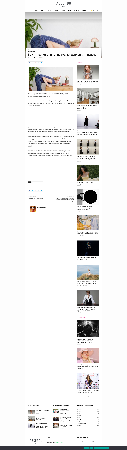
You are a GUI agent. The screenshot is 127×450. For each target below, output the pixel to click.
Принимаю (86, 447)
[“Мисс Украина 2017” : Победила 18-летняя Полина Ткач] (88, 381)
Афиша (84, 10)
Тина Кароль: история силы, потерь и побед (86, 258)
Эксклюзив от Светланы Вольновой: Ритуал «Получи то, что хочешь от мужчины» (66, 419)
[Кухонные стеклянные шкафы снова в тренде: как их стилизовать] (88, 96)
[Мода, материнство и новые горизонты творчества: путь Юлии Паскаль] (88, 272)
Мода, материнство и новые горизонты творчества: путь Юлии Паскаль (86, 283)
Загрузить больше (87, 396)
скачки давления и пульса (37, 182)
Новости (35, 10)
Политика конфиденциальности (102, 447)
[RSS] (89, 442)
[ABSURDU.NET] (63, 4)
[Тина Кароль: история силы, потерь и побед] (88, 248)
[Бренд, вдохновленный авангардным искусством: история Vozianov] (88, 197)
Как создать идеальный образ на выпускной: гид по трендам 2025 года (87, 233)
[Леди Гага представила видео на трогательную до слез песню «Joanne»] (88, 355)
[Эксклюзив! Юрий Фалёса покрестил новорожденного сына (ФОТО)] (56, 425)
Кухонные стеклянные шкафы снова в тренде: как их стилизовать (87, 106)
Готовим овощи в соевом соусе (35, 198)
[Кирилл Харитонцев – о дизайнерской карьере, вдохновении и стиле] (88, 328)
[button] (97, 10)
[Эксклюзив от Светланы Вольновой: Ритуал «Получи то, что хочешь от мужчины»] (56, 419)
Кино (63, 10)
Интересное (34, 49)
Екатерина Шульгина (34, 57)
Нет (92, 447)
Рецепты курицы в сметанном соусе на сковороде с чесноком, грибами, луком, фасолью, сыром (65, 200)
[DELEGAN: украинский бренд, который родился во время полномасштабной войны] (88, 147)
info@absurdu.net (59, 442)
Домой (29, 49)
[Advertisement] (51, 117)
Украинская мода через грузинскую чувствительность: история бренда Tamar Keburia (87, 132)
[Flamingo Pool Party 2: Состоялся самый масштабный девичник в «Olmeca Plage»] (56, 411)
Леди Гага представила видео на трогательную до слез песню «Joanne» (87, 366)
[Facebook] (78, 442)
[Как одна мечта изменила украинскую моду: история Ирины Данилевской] (88, 298)
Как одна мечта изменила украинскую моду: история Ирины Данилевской (86, 309)
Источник (30, 158)
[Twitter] (93, 442)
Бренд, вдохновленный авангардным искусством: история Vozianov (86, 208)
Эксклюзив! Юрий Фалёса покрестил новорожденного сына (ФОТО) (66, 425)
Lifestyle (76, 10)
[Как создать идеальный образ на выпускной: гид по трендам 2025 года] (88, 222)
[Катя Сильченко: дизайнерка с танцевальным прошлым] (88, 72)
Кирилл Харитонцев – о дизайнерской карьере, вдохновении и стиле (85, 340)
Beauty (57, 10)
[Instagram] (82, 442)
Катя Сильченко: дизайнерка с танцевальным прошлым (87, 82)
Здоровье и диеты (42, 49)
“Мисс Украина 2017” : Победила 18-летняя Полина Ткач (88, 391)
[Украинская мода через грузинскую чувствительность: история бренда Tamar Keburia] (88, 121)
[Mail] (86, 442)
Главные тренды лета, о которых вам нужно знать (85, 183)
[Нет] (125, 448)
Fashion (43, 10)
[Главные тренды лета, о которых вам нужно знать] (88, 173)
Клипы (69, 10)
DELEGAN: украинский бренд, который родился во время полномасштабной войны (87, 158)
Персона (50, 10)
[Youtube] (96, 442)
